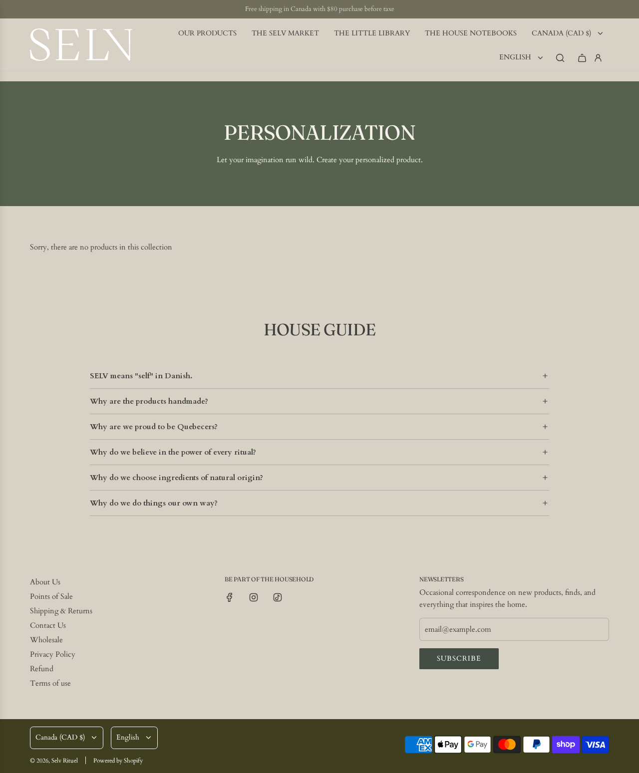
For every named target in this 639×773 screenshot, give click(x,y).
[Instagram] (254, 597)
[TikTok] (278, 597)
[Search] (560, 58)
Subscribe (459, 658)
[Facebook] (230, 597)
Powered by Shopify (118, 761)
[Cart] (582, 58)
